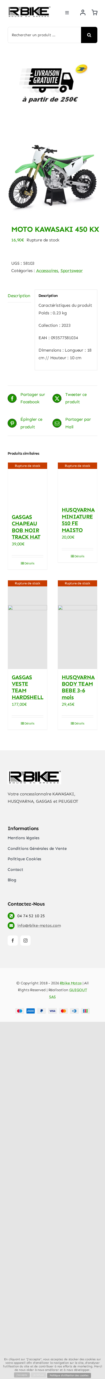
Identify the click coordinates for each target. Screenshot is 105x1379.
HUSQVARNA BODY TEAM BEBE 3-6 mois (78, 687)
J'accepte (22, 1374)
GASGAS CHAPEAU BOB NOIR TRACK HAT (26, 526)
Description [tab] (19, 295)
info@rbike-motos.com (39, 925)
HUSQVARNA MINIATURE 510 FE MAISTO (78, 519)
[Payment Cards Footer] (52, 1010)
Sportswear (72, 270)
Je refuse (38, 1374)
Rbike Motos (70, 983)
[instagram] (25, 940)
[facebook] (13, 940)
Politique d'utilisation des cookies (69, 1375)
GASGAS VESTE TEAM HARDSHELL (27, 687)
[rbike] (29, 8)
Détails (29, 563)
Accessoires (47, 270)
